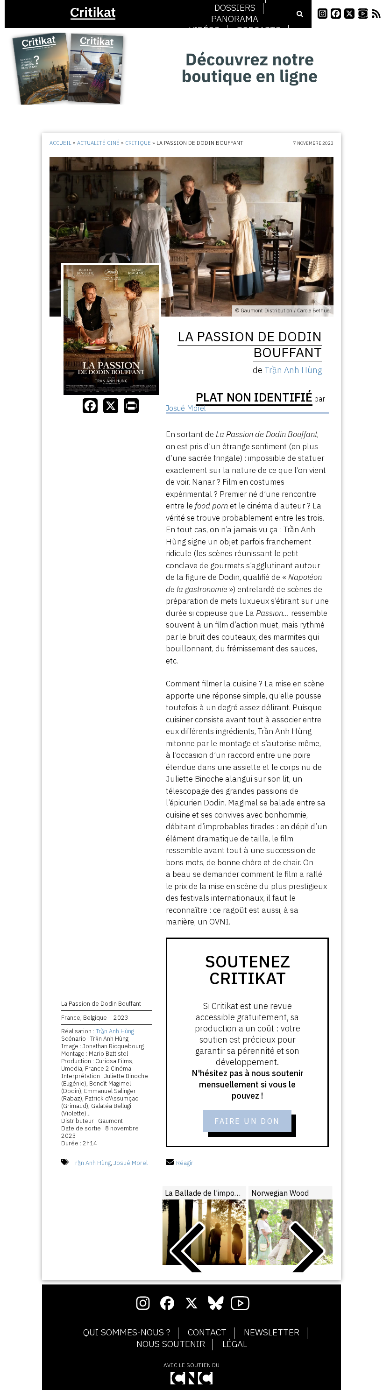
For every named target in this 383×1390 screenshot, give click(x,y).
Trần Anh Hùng (115, 1031)
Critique (138, 143)
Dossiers (234, 8)
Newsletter (271, 1332)
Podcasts (259, 30)
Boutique (235, 41)
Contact (207, 1332)
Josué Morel (130, 1163)
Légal (234, 1344)
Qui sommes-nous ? (126, 1332)
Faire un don (247, 1121)
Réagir (184, 1163)
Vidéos (204, 30)
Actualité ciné (98, 143)
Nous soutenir (170, 1344)
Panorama (234, 19)
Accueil (60, 143)
